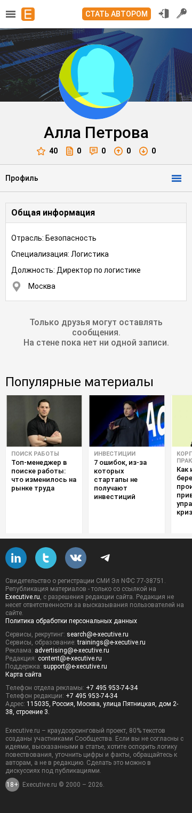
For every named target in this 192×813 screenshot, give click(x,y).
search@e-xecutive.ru (98, 634)
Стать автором (116, 14)
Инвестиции (114, 453)
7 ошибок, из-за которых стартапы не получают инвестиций (120, 479)
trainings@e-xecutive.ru (111, 642)
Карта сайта (23, 674)
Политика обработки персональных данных (71, 621)
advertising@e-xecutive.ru (72, 650)
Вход (163, 13)
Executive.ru (22, 597)
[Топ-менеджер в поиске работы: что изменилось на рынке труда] (44, 421)
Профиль (21, 178)
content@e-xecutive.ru (70, 658)
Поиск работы (35, 453)
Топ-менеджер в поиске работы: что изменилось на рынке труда (43, 475)
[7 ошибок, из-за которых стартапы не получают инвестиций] (127, 421)
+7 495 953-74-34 (112, 688)
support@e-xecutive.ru (75, 666)
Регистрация (182, 13)
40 (53, 151)
